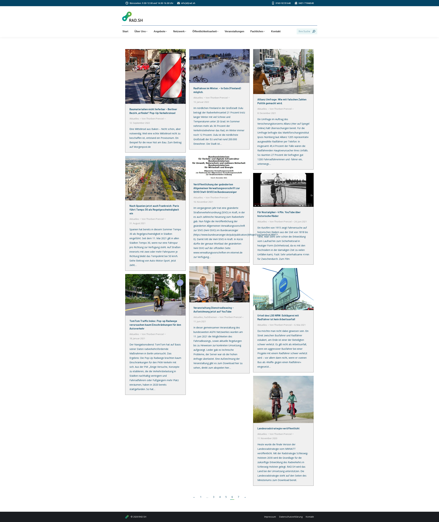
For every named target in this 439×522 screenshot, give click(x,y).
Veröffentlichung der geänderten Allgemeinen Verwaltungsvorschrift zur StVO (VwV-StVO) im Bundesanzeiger (216, 188)
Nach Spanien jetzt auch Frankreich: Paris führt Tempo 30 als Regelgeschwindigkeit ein (154, 209)
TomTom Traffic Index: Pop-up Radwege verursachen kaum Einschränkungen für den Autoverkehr (155, 324)
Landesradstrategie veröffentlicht (278, 428)
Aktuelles (134, 118)
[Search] (313, 31)
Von (153, 118)
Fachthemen (210, 317)
